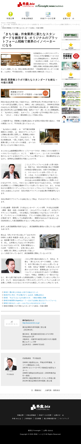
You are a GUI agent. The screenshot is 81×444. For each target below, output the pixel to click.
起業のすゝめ (68, 18)
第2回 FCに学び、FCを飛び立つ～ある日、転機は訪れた (24, 295)
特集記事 (10, 18)
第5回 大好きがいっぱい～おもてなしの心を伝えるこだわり (25, 303)
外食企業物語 (27, 18)
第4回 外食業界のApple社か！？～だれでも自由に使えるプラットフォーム (30, 300)
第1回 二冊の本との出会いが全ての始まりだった (21, 292)
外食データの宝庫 (48, 18)
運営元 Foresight (34, 430)
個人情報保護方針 (50, 418)
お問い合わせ (48, 430)
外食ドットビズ (39, 434)
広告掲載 (38, 418)
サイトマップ (64, 418)
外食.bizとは (16, 418)
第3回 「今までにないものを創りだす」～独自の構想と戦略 (25, 298)
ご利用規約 (28, 418)
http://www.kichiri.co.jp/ (30, 323)
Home (3, 23)
